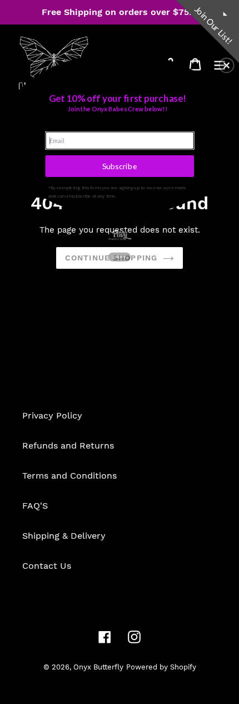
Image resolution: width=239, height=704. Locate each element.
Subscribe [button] (119, 165)
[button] (226, 65)
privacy (119, 256)
